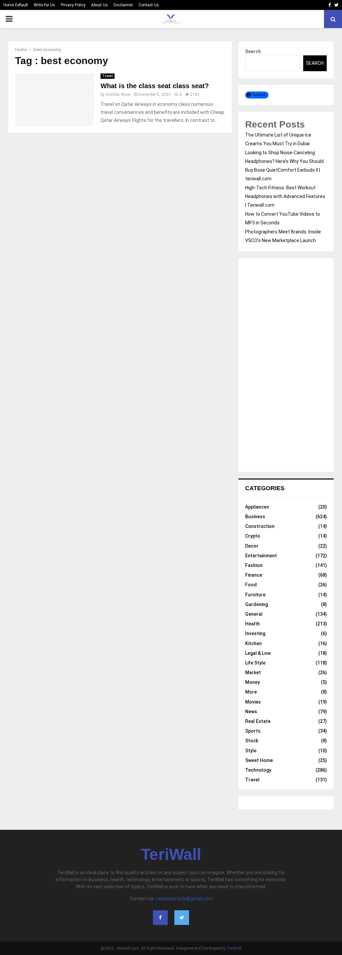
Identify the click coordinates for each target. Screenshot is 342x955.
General (254, 614)
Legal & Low (258, 653)
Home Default (15, 5)
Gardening (256, 604)
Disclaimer (123, 5)
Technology (258, 770)
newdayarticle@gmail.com (184, 898)
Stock (251, 740)
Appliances (257, 507)
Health (252, 623)
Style (250, 750)
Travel (107, 76)
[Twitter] (181, 917)
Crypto (252, 536)
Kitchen (253, 643)
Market (253, 672)
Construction (260, 526)
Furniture (255, 594)
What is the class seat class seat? (155, 85)
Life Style (255, 662)
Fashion (254, 565)
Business (255, 516)
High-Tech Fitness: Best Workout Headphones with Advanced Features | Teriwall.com (285, 196)
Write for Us (44, 5)
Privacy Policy (73, 5)
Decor (252, 546)
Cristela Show (118, 94)
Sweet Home (259, 760)
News (251, 711)
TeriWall (171, 854)
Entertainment (261, 555)
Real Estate (258, 721)
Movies (253, 702)
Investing (255, 633)
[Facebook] (160, 917)
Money (252, 682)
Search (253, 51)
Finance (253, 575)
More (251, 692)
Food (251, 584)
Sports (253, 731)
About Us (99, 5)
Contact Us (149, 5)
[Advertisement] (286, 365)
